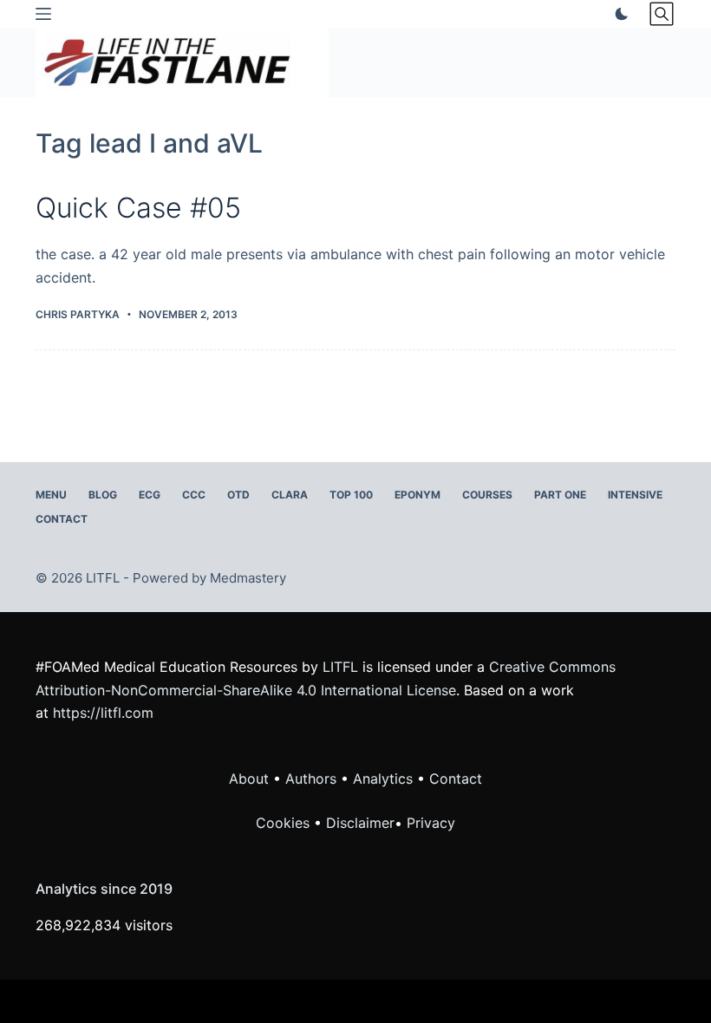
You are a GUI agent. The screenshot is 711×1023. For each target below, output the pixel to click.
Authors (310, 778)
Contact (62, 518)
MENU (51, 494)
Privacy (431, 822)
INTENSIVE (635, 494)
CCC (193, 494)
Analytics (383, 778)
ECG (149, 494)
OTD (238, 494)
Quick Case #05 (138, 208)
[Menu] (43, 14)
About (249, 778)
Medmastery (248, 578)
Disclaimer (360, 822)
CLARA (289, 494)
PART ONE (560, 494)
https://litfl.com (103, 712)
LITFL (340, 666)
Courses (487, 494)
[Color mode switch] (618, 14)
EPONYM (417, 494)
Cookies (285, 822)
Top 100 (351, 494)
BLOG (102, 494)
